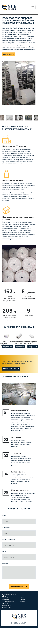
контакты (23, 601)
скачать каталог (9, 369)
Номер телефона (8, 540)
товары (22, 599)
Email (4, 552)
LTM (25, 623)
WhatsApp (7, 605)
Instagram (7, 607)
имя (4, 516)
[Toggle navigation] (33, 7)
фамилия (6, 528)
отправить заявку (18, 586)
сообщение (6, 564)
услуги (22, 597)
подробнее (7, 347)
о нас (22, 595)
